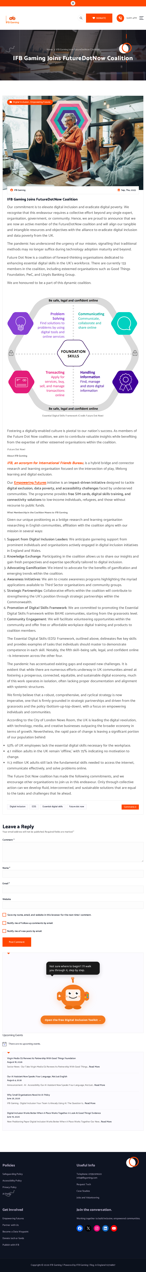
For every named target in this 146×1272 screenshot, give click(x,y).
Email (6, 884)
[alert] (73, 1044)
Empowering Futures (40, 102)
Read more (94, 1067)
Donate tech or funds (13, 1238)
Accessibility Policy (12, 1181)
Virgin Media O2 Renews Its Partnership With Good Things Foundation (41, 1058)
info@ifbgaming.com (87, 1178)
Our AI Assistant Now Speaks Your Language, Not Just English (37, 1076)
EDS (34, 806)
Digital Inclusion (21, 102)
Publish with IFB (10, 1245)
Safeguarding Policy (12, 1174)
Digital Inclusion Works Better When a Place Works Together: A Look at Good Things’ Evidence (54, 1113)
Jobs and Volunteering (88, 1198)
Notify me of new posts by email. (24, 931)
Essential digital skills (53, 806)
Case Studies (83, 1191)
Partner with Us (10, 1225)
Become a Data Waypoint (15, 1232)
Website (6, 899)
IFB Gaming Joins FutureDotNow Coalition (77, 50)
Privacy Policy (9, 1187)
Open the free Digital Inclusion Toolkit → (73, 1020)
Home (50, 50)
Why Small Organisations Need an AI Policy (28, 1095)
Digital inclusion (17, 806)
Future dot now (76, 806)
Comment (8, 840)
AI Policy (6, 1194)
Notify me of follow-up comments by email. (30, 923)
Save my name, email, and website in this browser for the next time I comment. (49, 915)
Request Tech (84, 1184)
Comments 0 (130, 807)
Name (6, 868)
